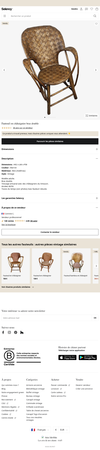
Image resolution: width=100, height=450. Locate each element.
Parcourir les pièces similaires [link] (50, 141)
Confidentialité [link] (9, 410)
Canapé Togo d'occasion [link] (36, 414)
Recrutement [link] (9, 399)
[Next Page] (96, 70)
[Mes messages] (86, 9)
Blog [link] (3, 388)
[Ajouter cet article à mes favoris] (96, 24)
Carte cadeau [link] (58, 392)
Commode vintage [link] (34, 403)
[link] (7, 9)
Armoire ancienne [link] (34, 385)
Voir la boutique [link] (8, 224)
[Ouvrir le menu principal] (5, 16)
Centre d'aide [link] (9, 418)
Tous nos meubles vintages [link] (34, 418)
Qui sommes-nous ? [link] (10, 385)
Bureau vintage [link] (33, 396)
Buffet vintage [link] (32, 392)
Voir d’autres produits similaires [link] (16, 287)
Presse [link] (4, 396)
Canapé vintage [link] (33, 399)
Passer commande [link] (60, 385)
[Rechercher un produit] (95, 16)
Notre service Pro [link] (58, 396)
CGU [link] (5, 403)
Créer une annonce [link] (84, 388)
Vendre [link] (74, 9)
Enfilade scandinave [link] (35, 407)
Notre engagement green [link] (13, 392)
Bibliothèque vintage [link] (35, 388)
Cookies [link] (6, 414)
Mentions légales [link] (11, 407)
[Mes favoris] (91, 9)
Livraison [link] (56, 388)
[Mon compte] (81, 9)
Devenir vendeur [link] (83, 385)
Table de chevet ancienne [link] (37, 410)
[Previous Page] (4, 70)
